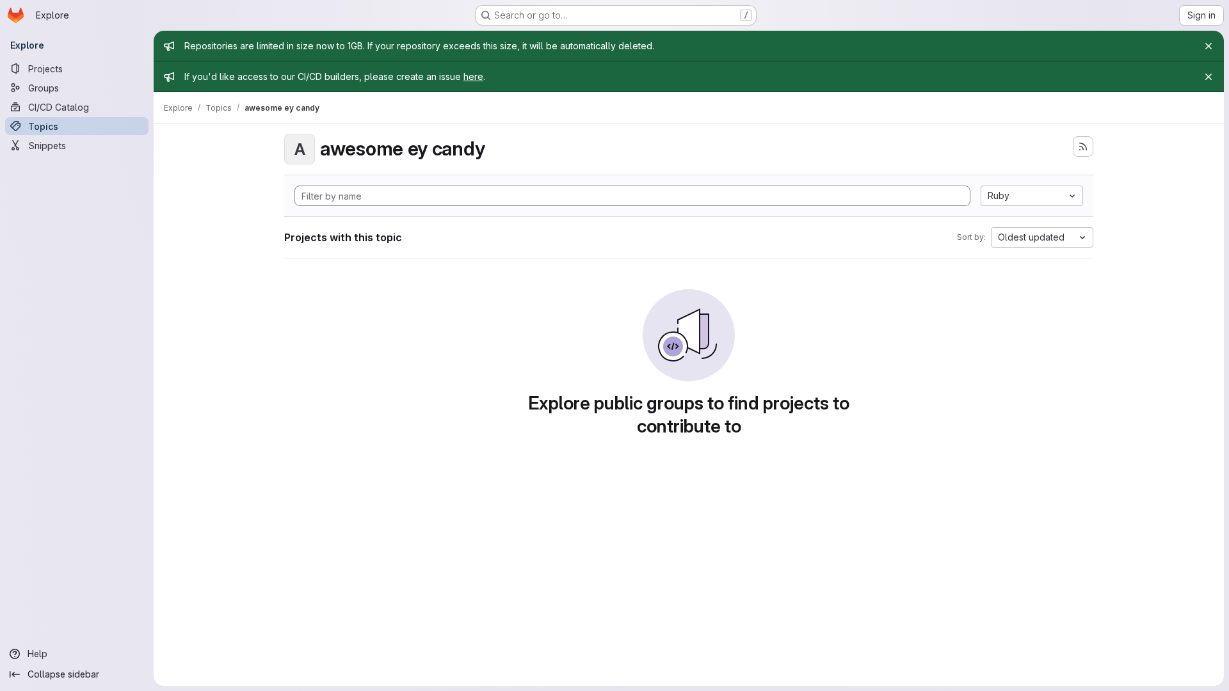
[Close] (1208, 46)
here (473, 76)
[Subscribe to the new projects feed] (1083, 146)
